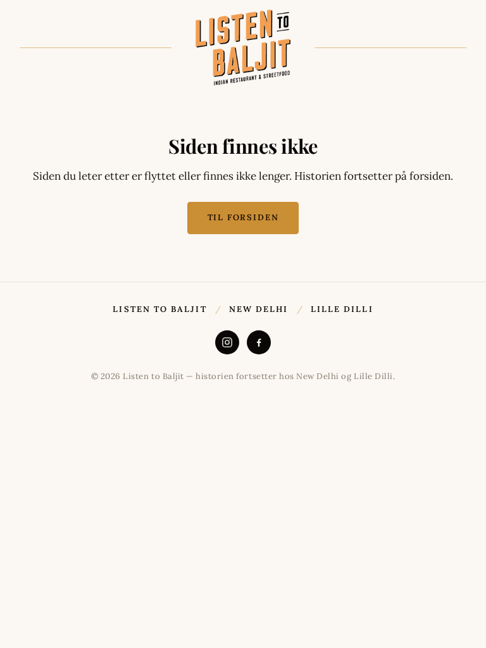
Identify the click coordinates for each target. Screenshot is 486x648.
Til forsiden (243, 217)
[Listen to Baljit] (243, 47)
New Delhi (259, 309)
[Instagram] (227, 342)
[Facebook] (259, 342)
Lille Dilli (342, 309)
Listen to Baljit (159, 309)
